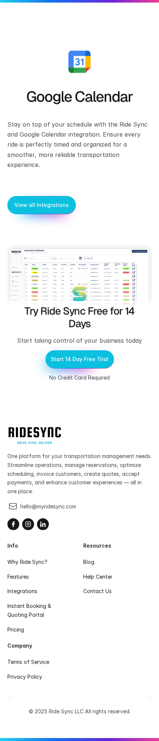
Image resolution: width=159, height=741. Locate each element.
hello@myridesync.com (48, 506)
